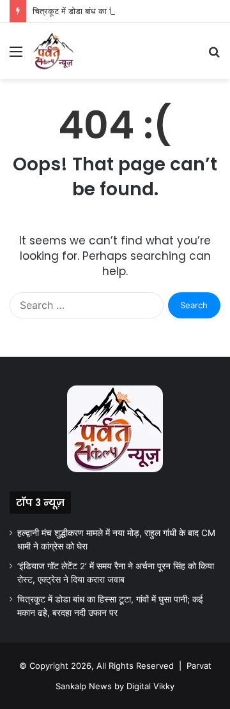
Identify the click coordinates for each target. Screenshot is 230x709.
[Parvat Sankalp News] (53, 51)
